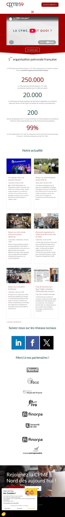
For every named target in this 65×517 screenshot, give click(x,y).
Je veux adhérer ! (50, 4)
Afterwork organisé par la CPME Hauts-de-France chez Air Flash (46, 234)
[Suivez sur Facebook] (32, 343)
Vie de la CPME (19, 183)
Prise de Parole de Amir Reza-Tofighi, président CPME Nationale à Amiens (45, 289)
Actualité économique (49, 294)
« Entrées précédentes (14, 322)
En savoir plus (32, 50)
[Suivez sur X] (46, 343)
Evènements (19, 240)
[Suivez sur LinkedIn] (18, 343)
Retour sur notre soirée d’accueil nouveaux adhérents (16, 234)
